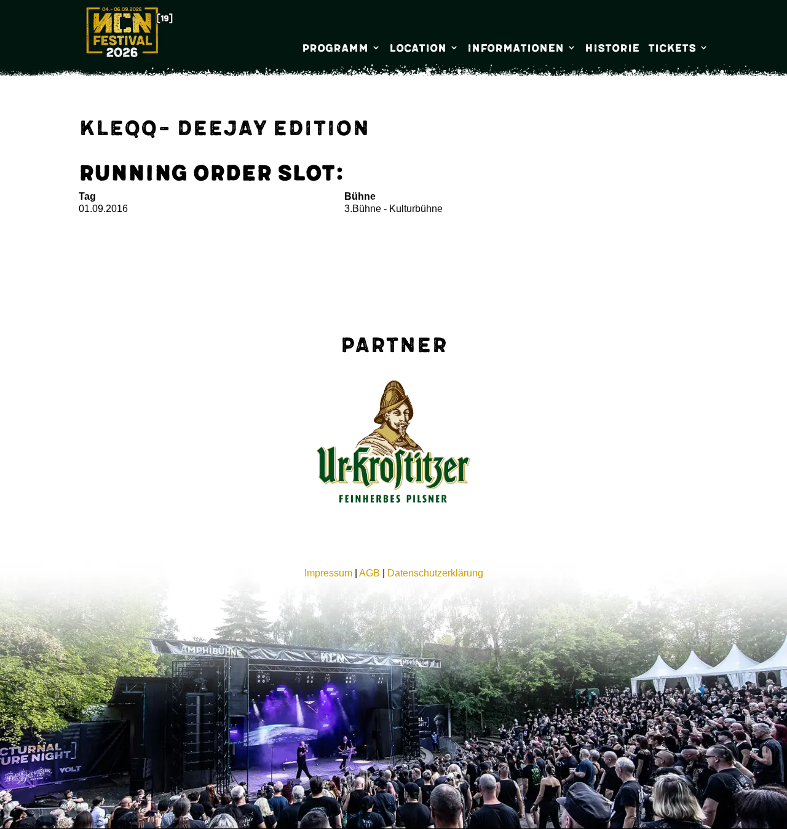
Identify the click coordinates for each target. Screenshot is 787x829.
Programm (335, 48)
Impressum (328, 573)
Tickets (672, 48)
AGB (369, 573)
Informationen (515, 48)
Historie (612, 48)
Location (417, 48)
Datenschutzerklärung (435, 573)
